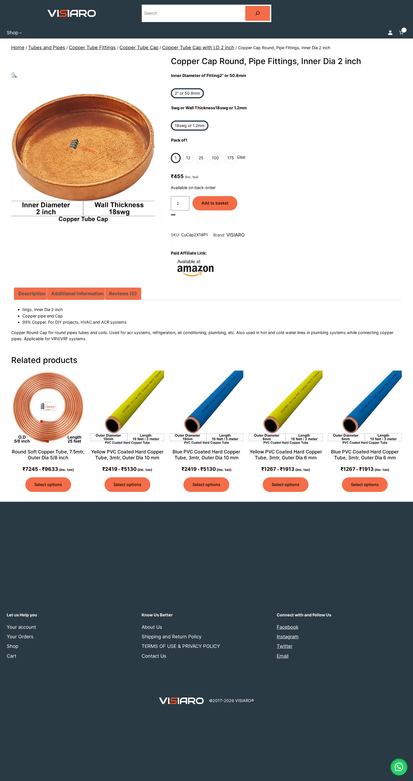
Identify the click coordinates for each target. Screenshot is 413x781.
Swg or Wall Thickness (209, 107)
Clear (241, 157)
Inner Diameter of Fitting (208, 75)
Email (283, 656)
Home (17, 47)
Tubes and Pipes (46, 47)
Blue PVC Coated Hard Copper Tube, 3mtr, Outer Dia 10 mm (206, 454)
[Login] (390, 32)
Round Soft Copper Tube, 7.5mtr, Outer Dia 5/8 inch (48, 454)
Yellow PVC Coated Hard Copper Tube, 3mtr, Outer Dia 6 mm (285, 454)
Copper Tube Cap (138, 47)
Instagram (288, 636)
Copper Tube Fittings (92, 47)
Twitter (284, 646)
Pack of (179, 140)
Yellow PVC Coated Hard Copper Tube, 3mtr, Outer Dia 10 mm (127, 454)
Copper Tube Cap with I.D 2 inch (198, 47)
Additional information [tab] (77, 293)
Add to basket (214, 203)
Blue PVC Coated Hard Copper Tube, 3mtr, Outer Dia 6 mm (365, 454)
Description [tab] (31, 293)
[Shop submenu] (20, 32)
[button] (14, 75)
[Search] (257, 13)
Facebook (287, 627)
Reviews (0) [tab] (123, 293)
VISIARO (235, 235)
